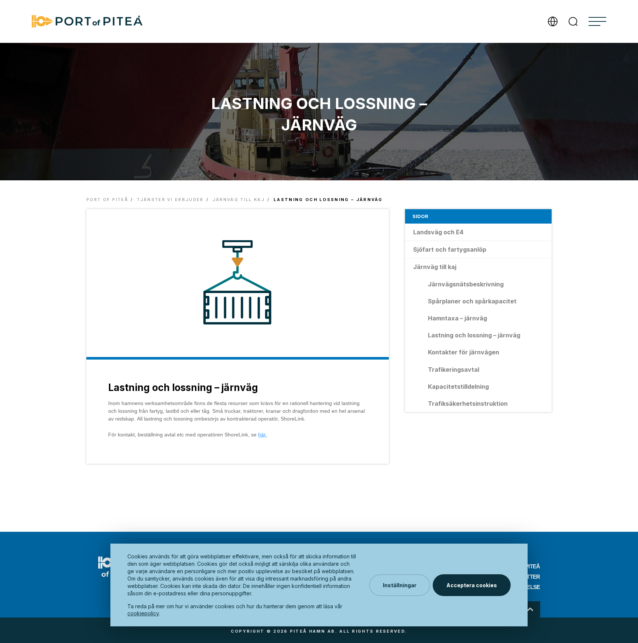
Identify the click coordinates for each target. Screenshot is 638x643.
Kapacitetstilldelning (458, 386)
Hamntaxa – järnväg (457, 318)
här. (262, 435)
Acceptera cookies (471, 585)
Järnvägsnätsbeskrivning (466, 284)
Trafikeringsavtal (453, 369)
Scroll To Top (530, 609)
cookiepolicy (143, 613)
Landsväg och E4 (438, 232)
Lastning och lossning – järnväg (474, 335)
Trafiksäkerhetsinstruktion (468, 403)
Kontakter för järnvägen (463, 352)
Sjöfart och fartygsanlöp (449, 249)
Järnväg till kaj (239, 199)
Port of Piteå (107, 199)
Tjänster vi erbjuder (170, 199)
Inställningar (399, 585)
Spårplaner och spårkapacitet (472, 301)
